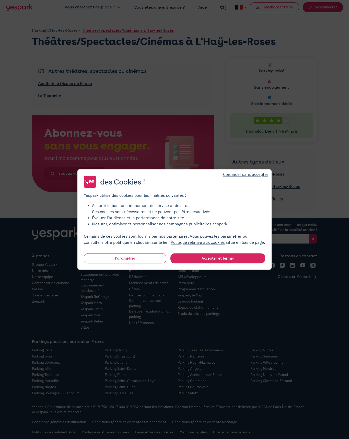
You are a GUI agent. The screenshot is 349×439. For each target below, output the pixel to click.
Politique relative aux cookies (198, 242)
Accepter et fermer (218, 258)
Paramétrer (125, 258)
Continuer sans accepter (245, 174)
